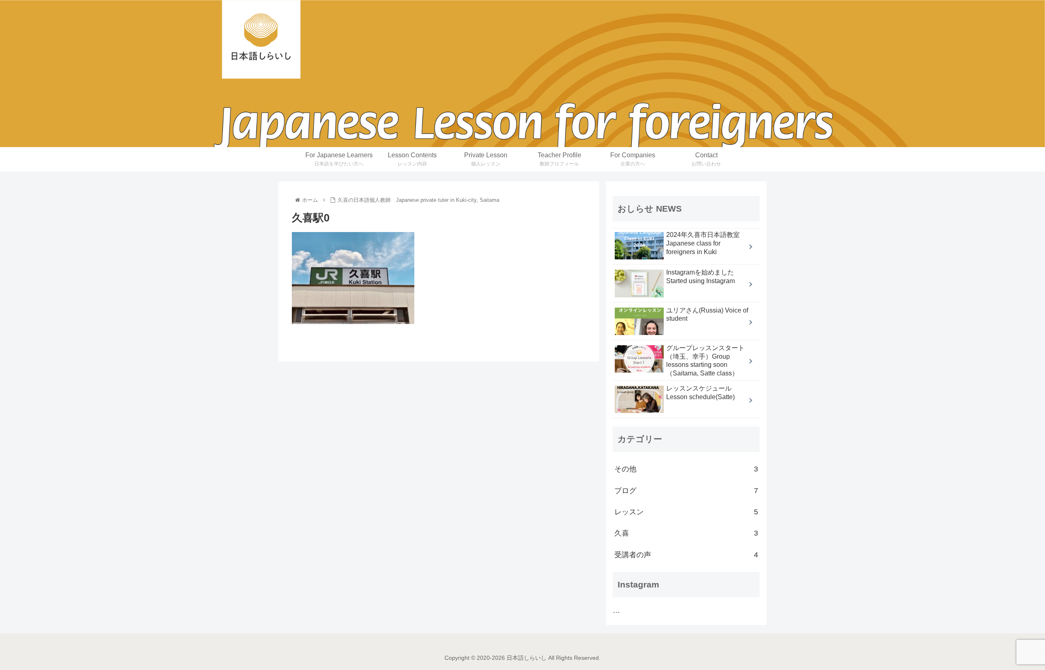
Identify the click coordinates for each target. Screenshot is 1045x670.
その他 (686, 469)
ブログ (686, 491)
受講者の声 (686, 555)
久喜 (686, 533)
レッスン (686, 512)
